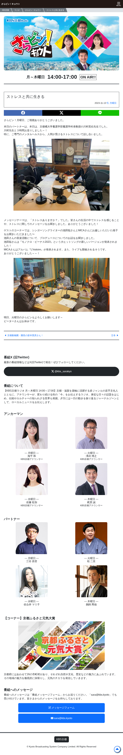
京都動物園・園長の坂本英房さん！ (25, 335)
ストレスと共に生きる (55, 10)
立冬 (113, 335)
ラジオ (17, 10)
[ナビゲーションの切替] (118, 4)
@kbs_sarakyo (63, 371)
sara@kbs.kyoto (62, 718)
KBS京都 (61, 739)
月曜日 (112, 103)
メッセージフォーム (63, 707)
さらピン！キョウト (10, 4)
